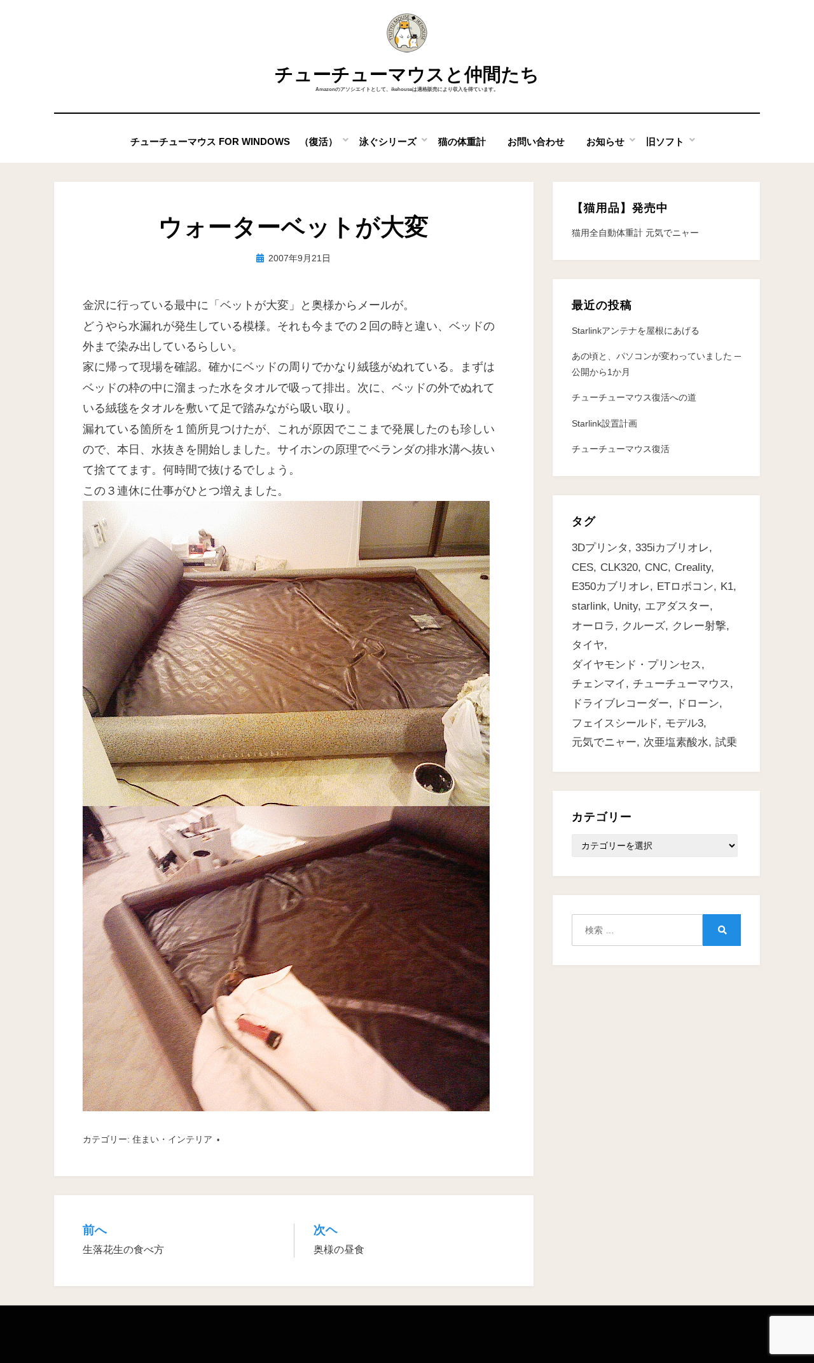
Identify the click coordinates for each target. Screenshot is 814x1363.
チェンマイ (599, 684)
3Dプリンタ (600, 548)
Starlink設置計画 (604, 423)
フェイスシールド (615, 723)
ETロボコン (685, 586)
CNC (656, 567)
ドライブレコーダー (620, 703)
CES (582, 567)
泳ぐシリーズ (388, 141)
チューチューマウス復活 (621, 449)
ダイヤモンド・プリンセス (636, 665)
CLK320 (619, 567)
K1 (727, 586)
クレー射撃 (699, 626)
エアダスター (677, 606)
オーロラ (593, 626)
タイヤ (588, 645)
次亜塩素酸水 (676, 742)
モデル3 (684, 723)
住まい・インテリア (172, 1139)
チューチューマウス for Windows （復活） (234, 141)
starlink (589, 606)
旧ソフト (665, 141)
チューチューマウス (681, 684)
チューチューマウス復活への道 (634, 397)
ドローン (697, 703)
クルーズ (643, 626)
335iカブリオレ (672, 548)
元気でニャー (604, 742)
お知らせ (605, 141)
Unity (626, 606)
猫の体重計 (462, 141)
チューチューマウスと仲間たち (407, 74)
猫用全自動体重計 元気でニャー (635, 233)
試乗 (726, 742)
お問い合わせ (536, 141)
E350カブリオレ (611, 586)
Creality (693, 567)
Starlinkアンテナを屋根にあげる (636, 330)
